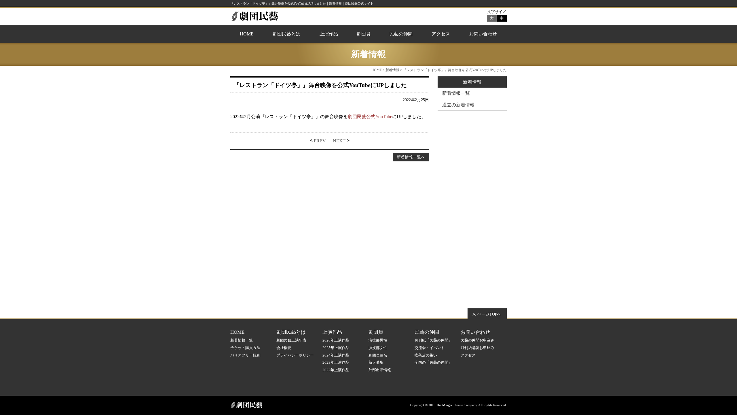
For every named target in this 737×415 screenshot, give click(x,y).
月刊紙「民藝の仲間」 (433, 340)
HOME (247, 33)
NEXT (339, 140)
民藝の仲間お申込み (477, 340)
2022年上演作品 (335, 370)
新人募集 (375, 362)
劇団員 (364, 33)
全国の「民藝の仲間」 (433, 362)
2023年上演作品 (335, 362)
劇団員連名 (377, 355)
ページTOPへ (489, 314)
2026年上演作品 (335, 340)
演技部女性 (377, 348)
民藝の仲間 (401, 33)
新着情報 (392, 70)
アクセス (441, 33)
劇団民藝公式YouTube (370, 116)
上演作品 (329, 33)
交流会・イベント (430, 348)
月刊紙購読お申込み (477, 348)
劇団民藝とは (286, 33)
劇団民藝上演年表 (291, 340)
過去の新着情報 (458, 104)
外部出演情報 (379, 370)
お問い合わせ (483, 33)
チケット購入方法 (245, 348)
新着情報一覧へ (411, 157)
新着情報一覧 (456, 93)
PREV (320, 140)
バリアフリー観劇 (245, 355)
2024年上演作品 (335, 355)
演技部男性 (377, 340)
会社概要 (283, 348)
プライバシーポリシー (295, 355)
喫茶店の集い (426, 355)
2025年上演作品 (335, 348)
